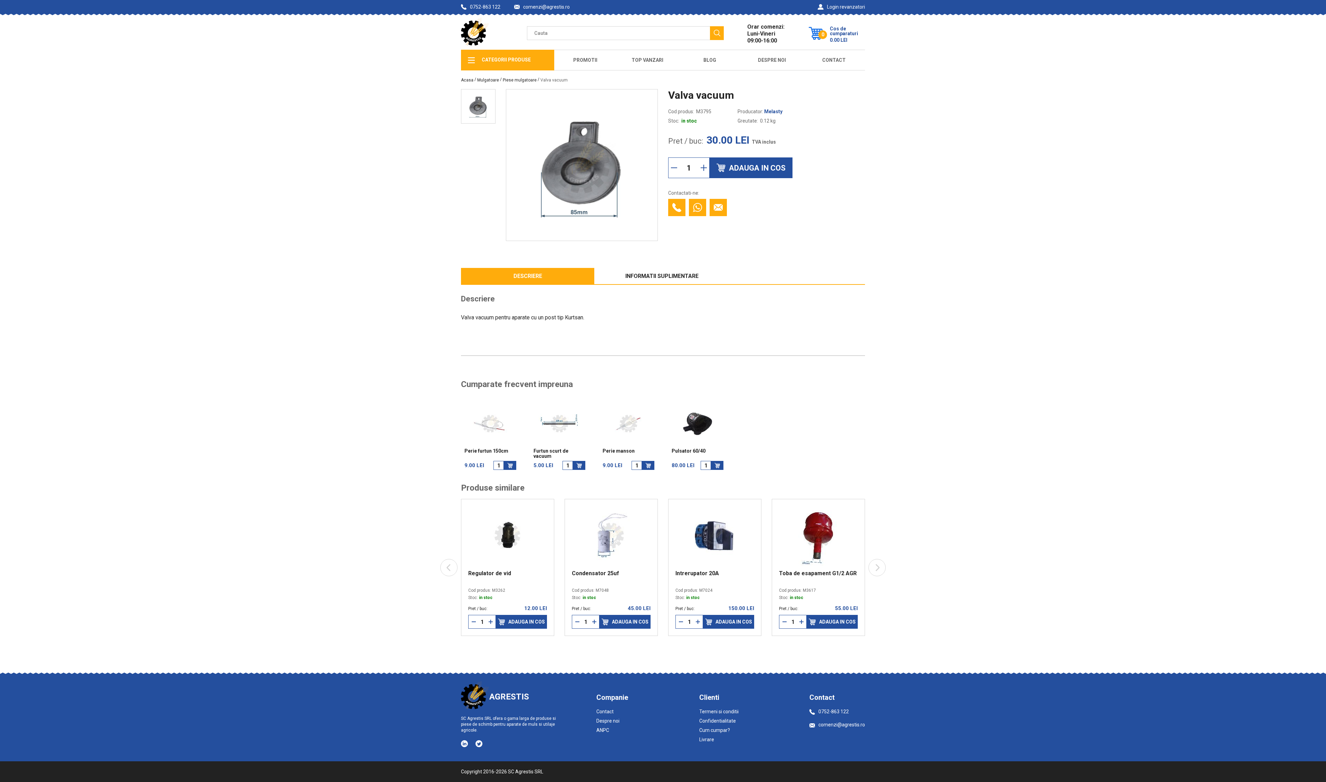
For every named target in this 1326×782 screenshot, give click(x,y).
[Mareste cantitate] (703, 168)
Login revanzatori (846, 7)
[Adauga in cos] (510, 465)
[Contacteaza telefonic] (676, 207)
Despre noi (607, 721)
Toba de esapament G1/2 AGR (809, 573)
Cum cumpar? (714, 730)
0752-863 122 (485, 7)
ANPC (602, 730)
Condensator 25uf (587, 573)
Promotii (585, 60)
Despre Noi (772, 60)
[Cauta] (717, 33)
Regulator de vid (481, 573)
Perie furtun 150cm (486, 451)
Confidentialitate (717, 721)
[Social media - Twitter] (478, 743)
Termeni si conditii (719, 711)
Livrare (706, 739)
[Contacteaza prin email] (718, 207)
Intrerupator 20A (688, 573)
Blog (709, 60)
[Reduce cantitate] (674, 168)
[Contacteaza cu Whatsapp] (697, 207)
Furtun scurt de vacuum (551, 453)
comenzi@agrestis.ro (546, 7)
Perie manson (619, 451)
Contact (834, 60)
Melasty (773, 111)
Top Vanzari (647, 60)
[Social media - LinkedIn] (465, 743)
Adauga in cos (518, 622)
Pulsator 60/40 (688, 451)
